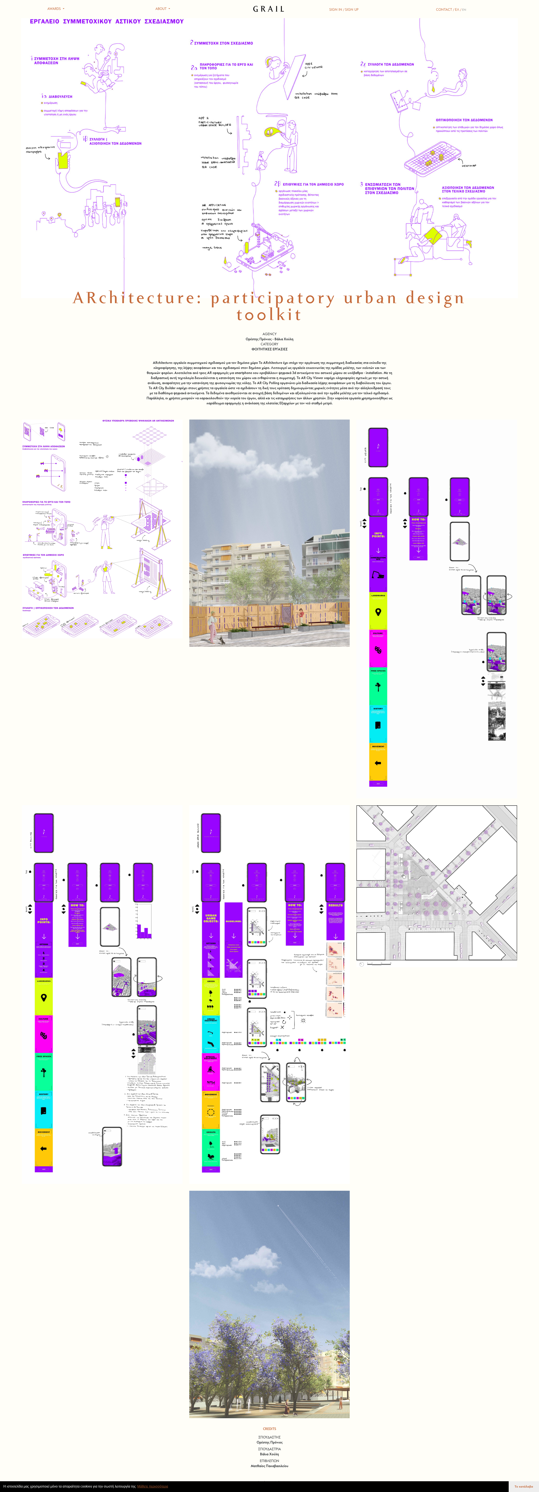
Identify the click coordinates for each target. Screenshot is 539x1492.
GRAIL (269, 9)
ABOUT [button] (161, 9)
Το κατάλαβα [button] (524, 1486)
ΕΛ (457, 10)
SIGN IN (335, 10)
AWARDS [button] (54, 9)
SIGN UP (352, 10)
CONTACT (444, 10)
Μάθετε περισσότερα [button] (152, 1486)
